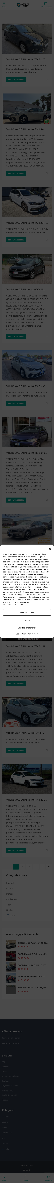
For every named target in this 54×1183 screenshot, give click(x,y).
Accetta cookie (27, 612)
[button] (49, 549)
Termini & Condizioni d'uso (13, 604)
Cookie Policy (21, 634)
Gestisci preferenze (27, 627)
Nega (27, 620)
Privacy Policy (42, 599)
